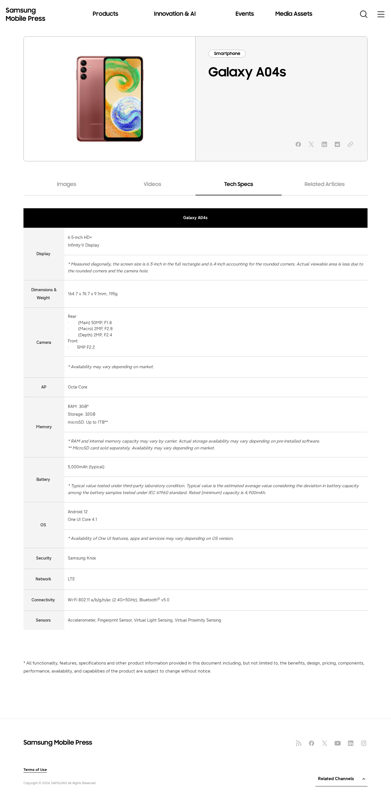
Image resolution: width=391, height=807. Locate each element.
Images (66, 184)
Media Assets (293, 14)
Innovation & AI (175, 14)
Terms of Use (35, 770)
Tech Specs (238, 184)
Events (245, 14)
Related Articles (325, 184)
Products (105, 14)
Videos (152, 184)
